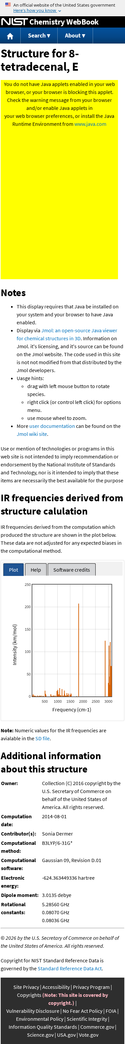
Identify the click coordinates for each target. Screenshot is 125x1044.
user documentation (52, 426)
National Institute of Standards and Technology (14, 22)
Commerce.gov (97, 1026)
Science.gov (40, 1034)
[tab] (13, 569)
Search (37, 35)
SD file (42, 738)
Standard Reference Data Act (70, 968)
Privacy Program (91, 987)
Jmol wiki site (32, 434)
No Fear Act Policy (82, 1010)
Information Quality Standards (43, 1026)
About (73, 35)
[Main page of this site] (10, 36)
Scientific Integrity (87, 1018)
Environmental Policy (39, 1018)
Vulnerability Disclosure (32, 1010)
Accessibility (56, 987)
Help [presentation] (36, 569)
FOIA (111, 1010)
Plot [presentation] (13, 569)
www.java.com (90, 123)
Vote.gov (88, 1034)
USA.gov (66, 1034)
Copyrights (29, 995)
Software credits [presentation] (71, 569)
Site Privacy (26, 987)
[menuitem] (10, 36)
